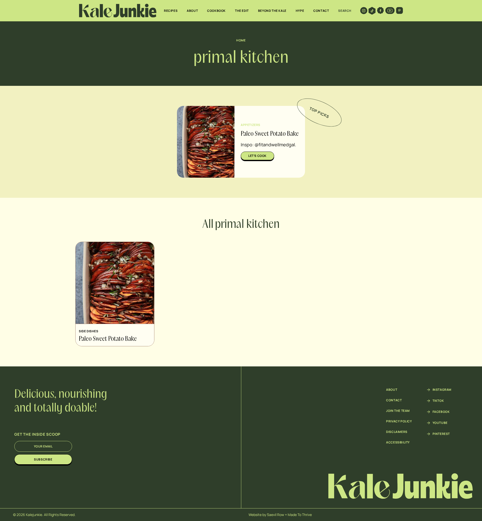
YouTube (440, 422)
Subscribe (43, 459)
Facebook (441, 411)
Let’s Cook (257, 156)
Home (241, 40)
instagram (442, 389)
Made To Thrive (300, 514)
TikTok (438, 400)
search (344, 11)
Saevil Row (275, 514)
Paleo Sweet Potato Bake (270, 134)
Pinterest (441, 433)
